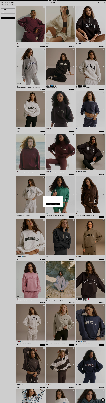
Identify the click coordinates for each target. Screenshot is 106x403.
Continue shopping (53, 204)
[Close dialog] (61, 198)
